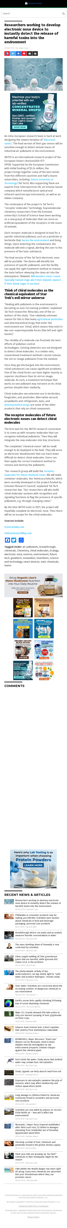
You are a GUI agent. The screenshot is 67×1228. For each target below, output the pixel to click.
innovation (29, 558)
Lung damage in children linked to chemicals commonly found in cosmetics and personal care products (37, 1098)
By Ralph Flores (32, 1075)
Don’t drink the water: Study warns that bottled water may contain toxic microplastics (38, 1061)
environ (27, 554)
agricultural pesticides (50, 319)
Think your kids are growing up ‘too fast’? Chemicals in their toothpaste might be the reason (36, 1157)
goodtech (16, 558)
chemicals (10, 550)
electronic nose (13, 554)
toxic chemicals (49, 561)
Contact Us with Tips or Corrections (33, 1206)
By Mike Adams (32, 1054)
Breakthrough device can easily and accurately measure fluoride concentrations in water (38, 934)
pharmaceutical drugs (17, 404)
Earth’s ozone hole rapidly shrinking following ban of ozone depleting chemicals (38, 1002)
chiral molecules (39, 550)
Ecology (54, 550)
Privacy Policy (33, 1217)
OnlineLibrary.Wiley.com (18, 533)
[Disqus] (33, 729)
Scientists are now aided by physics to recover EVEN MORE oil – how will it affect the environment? (38, 1113)
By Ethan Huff (32, 939)
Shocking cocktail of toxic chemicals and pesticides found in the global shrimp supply (37, 1143)
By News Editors (32, 1033)
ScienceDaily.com (14, 527)
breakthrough (47, 546)
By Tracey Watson (33, 1007)
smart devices (31, 561)
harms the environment (35, 240)
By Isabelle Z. (32, 995)
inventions (42, 558)
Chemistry (23, 550)
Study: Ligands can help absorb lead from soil (38, 1071)
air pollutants (30, 546)
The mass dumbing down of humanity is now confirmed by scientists (37, 946)
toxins (7, 565)
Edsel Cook (24, 48)
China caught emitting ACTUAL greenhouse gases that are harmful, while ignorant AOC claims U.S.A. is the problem (36, 959)
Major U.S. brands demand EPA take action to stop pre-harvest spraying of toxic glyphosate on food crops (38, 1015)
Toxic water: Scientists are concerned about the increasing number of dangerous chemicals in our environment (38, 989)
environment (41, 554)
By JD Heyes (31, 965)
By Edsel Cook (32, 909)
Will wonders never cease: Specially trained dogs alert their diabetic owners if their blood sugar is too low (32, 280)
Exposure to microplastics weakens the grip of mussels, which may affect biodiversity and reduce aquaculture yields (38, 1083)
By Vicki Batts (31, 927)
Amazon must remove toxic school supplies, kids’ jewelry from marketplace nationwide (37, 1028)
